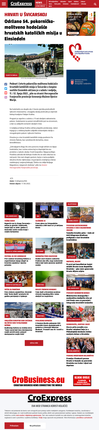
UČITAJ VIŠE (34, 343)
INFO (50, 6)
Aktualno (63, 1)
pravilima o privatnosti (84, 418)
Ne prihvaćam (35, 426)
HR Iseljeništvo (53, 1)
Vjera (50, 4)
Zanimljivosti (75, 4)
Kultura (76, 1)
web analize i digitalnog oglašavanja (28, 415)
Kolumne (65, 4)
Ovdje (41, 418)
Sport (70, 1)
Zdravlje (83, 4)
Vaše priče (57, 4)
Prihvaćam (14, 426)
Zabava (83, 1)
